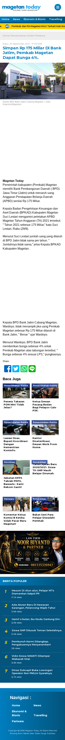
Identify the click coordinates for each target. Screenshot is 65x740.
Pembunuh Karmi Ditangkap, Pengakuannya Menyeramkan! (31, 643)
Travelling (55, 19)
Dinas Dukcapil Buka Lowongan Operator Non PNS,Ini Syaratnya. (32, 672)
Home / (7, 35)
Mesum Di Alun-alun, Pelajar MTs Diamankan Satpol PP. (33, 592)
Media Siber (28, 733)
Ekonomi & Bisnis (35, 19)
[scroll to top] (59, 735)
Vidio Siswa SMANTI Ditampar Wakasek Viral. (31, 657)
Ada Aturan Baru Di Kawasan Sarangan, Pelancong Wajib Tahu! (33, 606)
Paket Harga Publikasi (45, 733)
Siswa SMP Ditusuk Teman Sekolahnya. (37, 630)
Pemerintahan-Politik (22, 35)
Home (5, 19)
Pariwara (18, 721)
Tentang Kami (16, 733)
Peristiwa (40, 35)
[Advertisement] (32, 145)
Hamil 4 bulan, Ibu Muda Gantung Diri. (36, 619)
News (16, 19)
